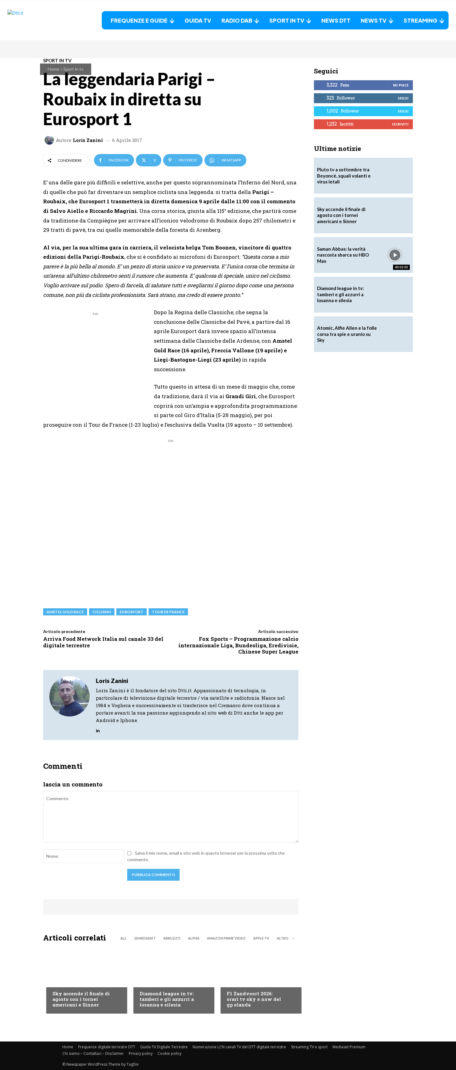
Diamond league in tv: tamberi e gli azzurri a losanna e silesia (167, 999)
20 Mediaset (145, 938)
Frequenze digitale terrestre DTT (106, 1047)
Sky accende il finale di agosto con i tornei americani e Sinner (81, 999)
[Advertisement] (95, 360)
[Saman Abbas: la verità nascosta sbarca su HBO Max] (395, 255)
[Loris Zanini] (50, 140)
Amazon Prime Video (226, 938)
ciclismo (101, 612)
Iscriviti (400, 124)
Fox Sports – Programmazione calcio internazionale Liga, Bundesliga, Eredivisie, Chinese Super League (238, 645)
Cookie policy (169, 1053)
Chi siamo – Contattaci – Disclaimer (93, 1053)
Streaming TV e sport (309, 1047)
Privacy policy (141, 1053)
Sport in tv (73, 69)
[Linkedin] (98, 729)
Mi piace (401, 85)
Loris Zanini (88, 140)
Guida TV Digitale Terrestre (164, 1047)
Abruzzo (172, 938)
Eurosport (131, 612)
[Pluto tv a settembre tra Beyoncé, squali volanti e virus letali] (395, 176)
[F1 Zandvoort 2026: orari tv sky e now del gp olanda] (257, 980)
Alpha (193, 938)
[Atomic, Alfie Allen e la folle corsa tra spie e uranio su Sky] (395, 334)
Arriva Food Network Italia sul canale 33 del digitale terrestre (103, 642)
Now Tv (60, 981)
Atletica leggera (158, 981)
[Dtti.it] (46, 20)
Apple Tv (261, 938)
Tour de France (168, 612)
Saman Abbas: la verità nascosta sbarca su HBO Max (343, 255)
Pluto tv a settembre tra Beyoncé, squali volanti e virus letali (344, 175)
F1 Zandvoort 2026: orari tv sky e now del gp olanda (254, 999)
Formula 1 (237, 981)
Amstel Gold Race (65, 612)
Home (53, 69)
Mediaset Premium (349, 1047)
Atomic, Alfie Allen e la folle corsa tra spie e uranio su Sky (347, 334)
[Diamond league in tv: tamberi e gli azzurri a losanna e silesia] (395, 295)
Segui (403, 98)
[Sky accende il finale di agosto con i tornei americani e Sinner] (83, 980)
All (123, 938)
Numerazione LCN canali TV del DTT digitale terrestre (239, 1047)
